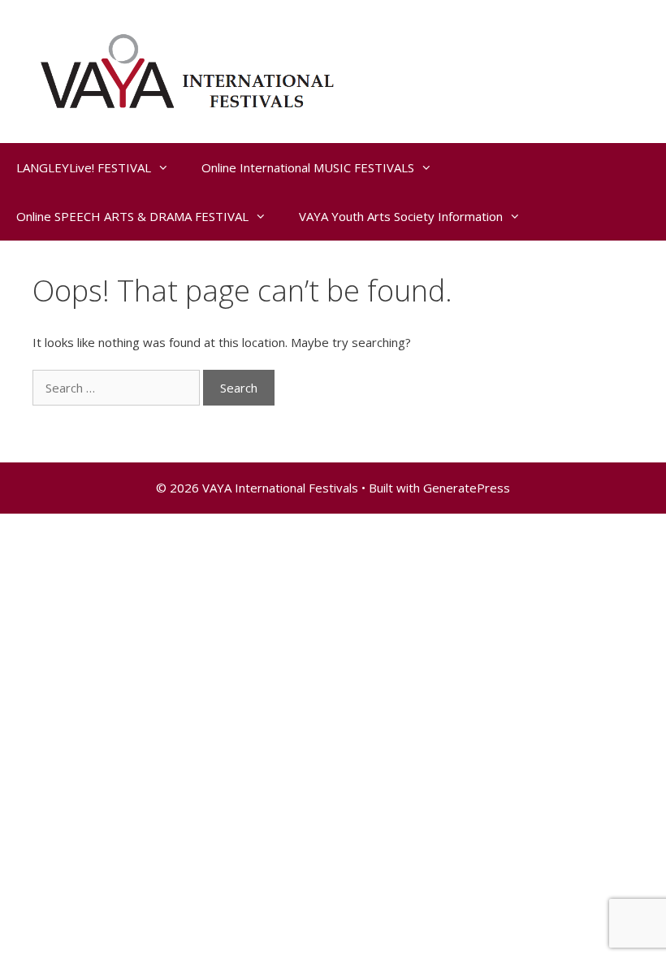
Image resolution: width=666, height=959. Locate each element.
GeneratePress (466, 488)
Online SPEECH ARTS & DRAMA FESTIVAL (132, 216)
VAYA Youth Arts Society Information (401, 216)
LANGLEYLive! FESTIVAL (83, 167)
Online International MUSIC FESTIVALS (307, 167)
